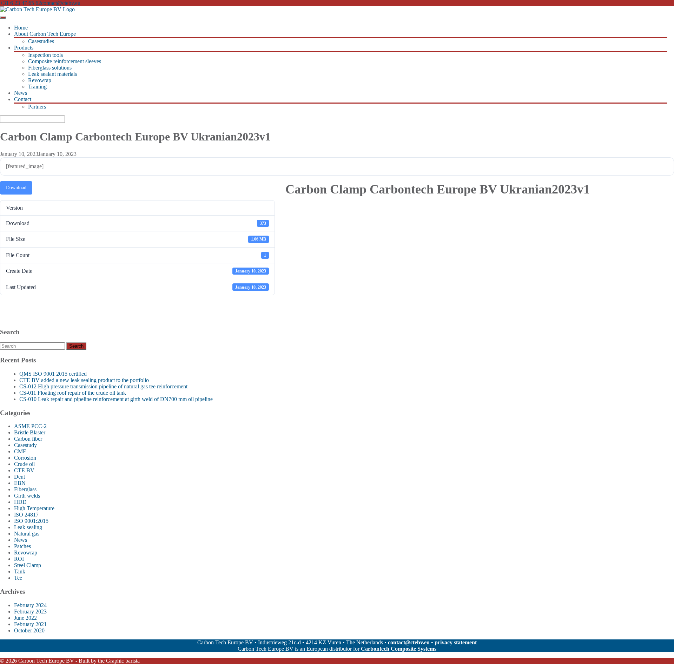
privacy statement (456, 642)
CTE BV (24, 470)
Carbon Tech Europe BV (46, 661)
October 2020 (29, 630)
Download (16, 187)
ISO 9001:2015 (31, 521)
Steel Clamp (27, 565)
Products (23, 48)
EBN (20, 483)
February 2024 (30, 605)
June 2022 (25, 618)
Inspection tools (45, 55)
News (20, 93)
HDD (20, 502)
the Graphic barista (119, 661)
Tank (19, 571)
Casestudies (41, 41)
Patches (22, 546)
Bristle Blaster (29, 432)
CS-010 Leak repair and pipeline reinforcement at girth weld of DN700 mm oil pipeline (116, 399)
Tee (18, 578)
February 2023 (30, 611)
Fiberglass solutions (50, 68)
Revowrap (39, 80)
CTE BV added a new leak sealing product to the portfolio (84, 380)
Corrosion (25, 458)
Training (37, 87)
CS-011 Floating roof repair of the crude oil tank (72, 393)
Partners (37, 107)
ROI (19, 559)
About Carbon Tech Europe (45, 34)
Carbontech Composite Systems (398, 649)
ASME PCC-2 (30, 426)
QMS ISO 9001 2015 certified (53, 374)
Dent (19, 477)
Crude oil (24, 464)
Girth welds (27, 496)
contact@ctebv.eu (60, 3)
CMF (20, 451)
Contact (22, 99)
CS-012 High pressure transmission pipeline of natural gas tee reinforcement (103, 386)
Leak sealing (28, 527)
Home (21, 28)
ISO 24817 (26, 515)
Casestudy (25, 445)
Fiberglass (25, 489)
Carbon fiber (28, 439)
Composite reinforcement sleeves (64, 61)
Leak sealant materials (52, 74)
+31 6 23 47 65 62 (20, 3)
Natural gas (26, 534)
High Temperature (34, 508)
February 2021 (30, 624)
